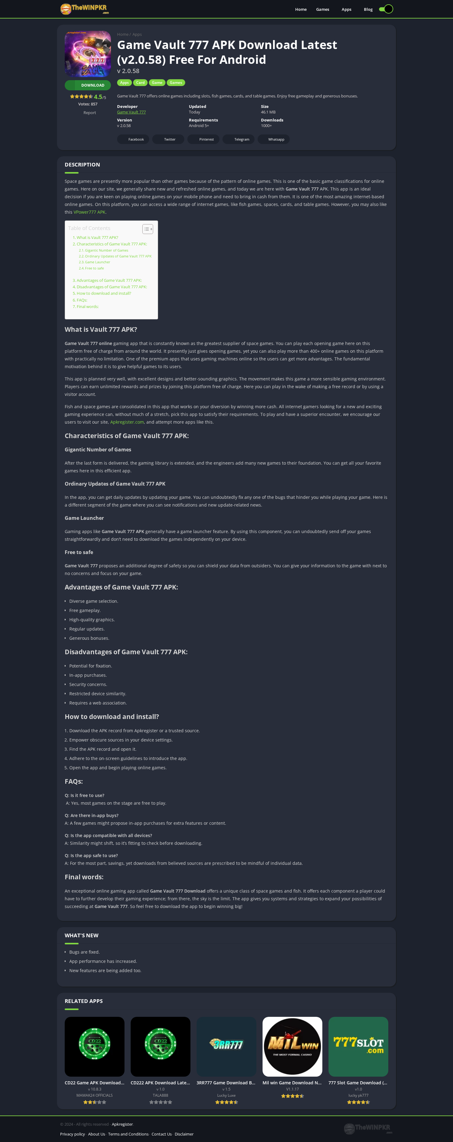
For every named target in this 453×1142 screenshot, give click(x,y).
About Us (96, 1134)
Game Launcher (97, 262)
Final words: (88, 306)
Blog (368, 9)
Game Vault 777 (131, 112)
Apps (346, 9)
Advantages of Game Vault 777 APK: (109, 280)
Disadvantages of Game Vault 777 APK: (112, 287)
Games (322, 9)
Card (140, 82)
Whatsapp (276, 139)
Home (301, 9)
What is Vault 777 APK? (97, 237)
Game (157, 82)
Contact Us (162, 1134)
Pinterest (206, 139)
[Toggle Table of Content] (145, 229)
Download (92, 85)
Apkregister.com (127, 422)
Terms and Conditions (128, 1134)
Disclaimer (184, 1134)
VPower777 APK (89, 212)
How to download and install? (104, 293)
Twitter (170, 139)
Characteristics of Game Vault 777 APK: (112, 244)
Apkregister (122, 1124)
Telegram (242, 139)
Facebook (136, 139)
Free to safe (94, 268)
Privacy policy (72, 1134)
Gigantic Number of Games (106, 250)
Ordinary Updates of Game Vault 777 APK (118, 256)
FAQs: (82, 300)
